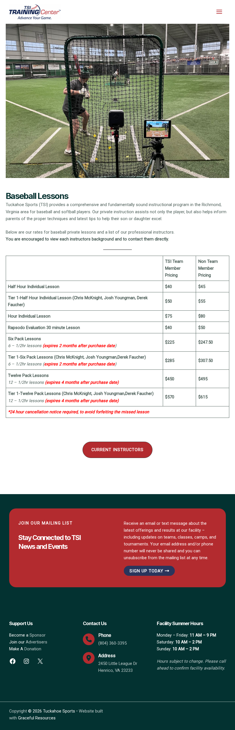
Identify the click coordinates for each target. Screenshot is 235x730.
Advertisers (36, 642)
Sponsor (38, 635)
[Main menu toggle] (219, 11)
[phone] (89, 639)
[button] (117, 450)
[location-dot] (89, 658)
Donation (32, 648)
